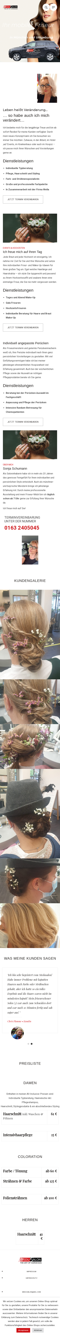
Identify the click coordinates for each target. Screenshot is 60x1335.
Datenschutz (22, 1317)
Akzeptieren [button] (23, 1330)
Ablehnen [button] (38, 1330)
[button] (23, 199)
